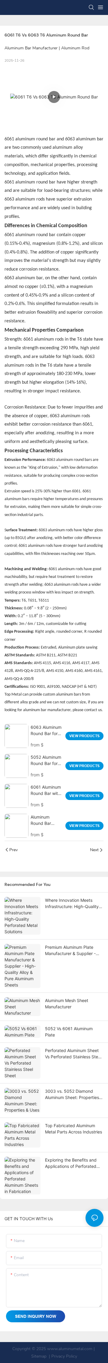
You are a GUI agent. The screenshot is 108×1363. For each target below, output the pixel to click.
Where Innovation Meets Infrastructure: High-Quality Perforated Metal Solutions (72, 904)
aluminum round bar (36, 182)
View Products (84, 736)
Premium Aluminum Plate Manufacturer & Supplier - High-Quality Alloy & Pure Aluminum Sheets (70, 951)
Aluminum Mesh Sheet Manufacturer (66, 1003)
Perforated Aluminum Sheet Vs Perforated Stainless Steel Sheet (73, 1054)
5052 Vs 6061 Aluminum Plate (69, 1031)
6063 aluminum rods (24, 199)
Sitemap (38, 1356)
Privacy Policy (64, 1356)
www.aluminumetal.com (69, 1349)
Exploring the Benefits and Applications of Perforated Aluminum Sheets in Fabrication (71, 1163)
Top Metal (13, 694)
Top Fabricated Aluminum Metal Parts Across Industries (73, 1128)
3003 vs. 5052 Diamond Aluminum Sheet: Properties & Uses (74, 1095)
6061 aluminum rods (35, 546)
